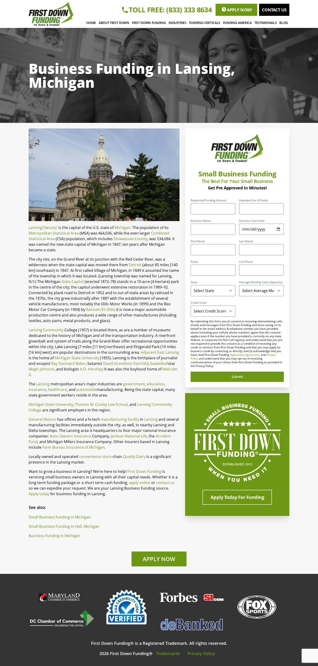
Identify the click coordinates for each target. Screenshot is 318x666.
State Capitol (72, 281)
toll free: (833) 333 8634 (170, 10)
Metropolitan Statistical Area (54, 233)
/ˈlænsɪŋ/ (50, 227)
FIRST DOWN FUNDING (149, 22)
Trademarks (168, 653)
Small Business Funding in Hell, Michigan (64, 526)
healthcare (57, 389)
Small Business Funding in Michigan (60, 517)
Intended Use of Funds (253, 200)
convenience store (95, 456)
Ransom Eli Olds (100, 309)
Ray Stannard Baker (68, 363)
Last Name (246, 241)
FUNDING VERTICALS (204, 22)
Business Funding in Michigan (54, 535)
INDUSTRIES (177, 22)
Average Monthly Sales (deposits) (260, 282)
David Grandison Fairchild (126, 363)
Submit (237, 376)
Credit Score (199, 303)
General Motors (42, 419)
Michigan (122, 227)
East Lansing (168, 352)
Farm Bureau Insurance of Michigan (73, 447)
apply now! (239, 10)
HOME (91, 22)
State (194, 282)
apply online (139, 482)
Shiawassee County (130, 238)
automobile (86, 389)
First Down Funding (144, 471)
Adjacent (148, 352)
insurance (37, 389)
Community (53, 330)
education (155, 384)
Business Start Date (252, 221)
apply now (159, 559)
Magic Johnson (41, 369)
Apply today (39, 493)
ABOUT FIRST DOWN (114, 22)
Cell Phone (246, 262)
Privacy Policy (201, 653)
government (134, 384)
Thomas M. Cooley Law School (101, 404)
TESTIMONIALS (265, 22)
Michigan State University (77, 357)
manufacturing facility (120, 419)
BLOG (283, 22)
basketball (159, 363)
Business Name (201, 221)
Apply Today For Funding (237, 497)
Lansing (35, 227)
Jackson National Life (129, 436)
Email (194, 262)
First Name (198, 241)
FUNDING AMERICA (237, 22)
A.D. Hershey (91, 369)
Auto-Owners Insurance (70, 436)
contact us (274, 10)
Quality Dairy (134, 456)
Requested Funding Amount (208, 200)
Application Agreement (245, 355)
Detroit (135, 264)
